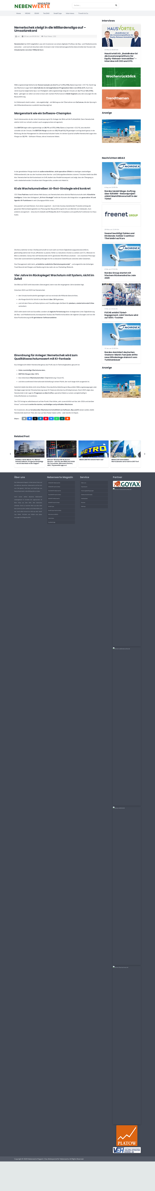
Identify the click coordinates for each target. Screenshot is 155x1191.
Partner (83, 502)
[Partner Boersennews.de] (127, 1045)
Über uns (83, 483)
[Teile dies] (29, 418)
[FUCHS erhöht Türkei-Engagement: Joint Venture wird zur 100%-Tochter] (121, 295)
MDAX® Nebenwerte (54, 483)
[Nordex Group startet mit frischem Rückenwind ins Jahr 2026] (121, 255)
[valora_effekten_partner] (127, 1150)
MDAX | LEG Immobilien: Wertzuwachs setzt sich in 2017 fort (125, 461)
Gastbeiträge (51, 522)
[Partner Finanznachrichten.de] (127, 567)
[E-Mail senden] (24, 418)
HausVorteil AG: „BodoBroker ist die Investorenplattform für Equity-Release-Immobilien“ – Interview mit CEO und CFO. (121, 57)
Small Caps (51, 506)
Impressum (84, 486)
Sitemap (83, 506)
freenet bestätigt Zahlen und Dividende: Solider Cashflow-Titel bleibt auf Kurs (119, 236)
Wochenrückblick (53, 514)
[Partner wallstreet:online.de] (127, 726)
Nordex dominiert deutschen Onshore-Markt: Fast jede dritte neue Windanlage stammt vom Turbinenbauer (121, 356)
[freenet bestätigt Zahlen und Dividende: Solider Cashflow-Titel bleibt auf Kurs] (121, 215)
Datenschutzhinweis (86, 494)
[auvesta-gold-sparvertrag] (121, 131)
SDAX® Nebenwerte (54, 498)
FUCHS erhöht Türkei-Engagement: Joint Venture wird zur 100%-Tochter (121, 315)
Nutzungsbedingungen (87, 490)
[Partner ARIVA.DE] (127, 886)
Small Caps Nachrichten (54, 510)
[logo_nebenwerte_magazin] (32, 5)
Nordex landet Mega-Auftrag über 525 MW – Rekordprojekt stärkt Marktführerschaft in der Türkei (120, 195)
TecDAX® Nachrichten (54, 494)
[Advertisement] (55, 68)
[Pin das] (45, 418)
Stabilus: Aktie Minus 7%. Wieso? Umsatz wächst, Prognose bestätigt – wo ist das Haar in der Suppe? (29, 461)
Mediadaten (84, 498)
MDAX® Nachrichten (54, 486)
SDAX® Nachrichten (54, 502)
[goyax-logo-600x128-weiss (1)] (127, 484)
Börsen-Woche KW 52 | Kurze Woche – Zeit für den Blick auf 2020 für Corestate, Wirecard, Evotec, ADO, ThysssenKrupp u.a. (61, 462)
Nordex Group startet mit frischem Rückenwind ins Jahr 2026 (120, 275)
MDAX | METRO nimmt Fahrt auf (91, 460)
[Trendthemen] (121, 99)
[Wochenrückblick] (121, 77)
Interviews (51, 518)
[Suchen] (116, 5)
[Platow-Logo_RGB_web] (127, 1135)
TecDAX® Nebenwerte (54, 490)
